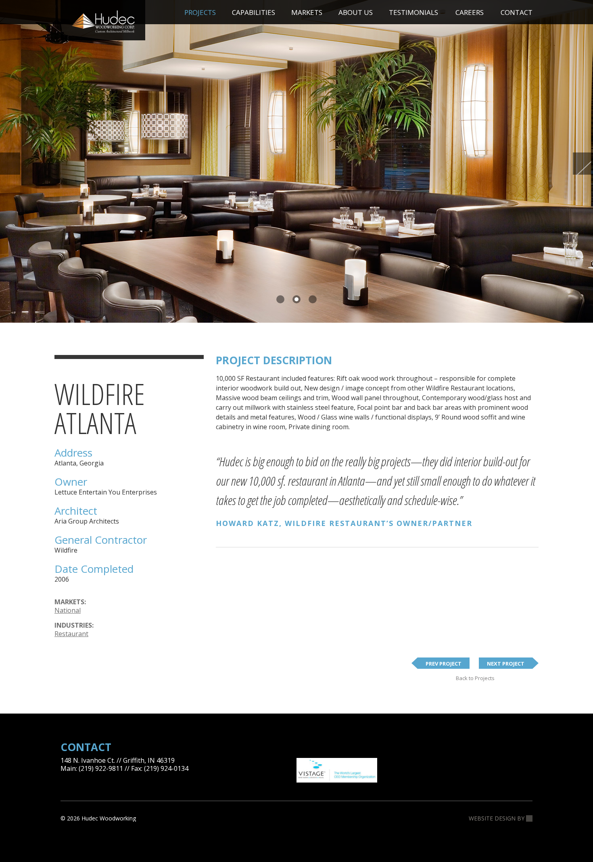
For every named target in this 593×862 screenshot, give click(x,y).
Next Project (505, 663)
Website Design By (497, 818)
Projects (200, 12)
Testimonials (413, 12)
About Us (355, 12)
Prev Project (443, 663)
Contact (516, 12)
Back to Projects (475, 678)
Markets (306, 12)
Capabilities (253, 12)
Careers (469, 12)
